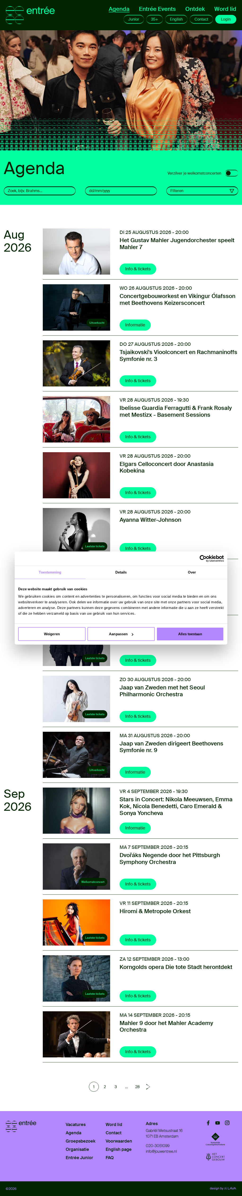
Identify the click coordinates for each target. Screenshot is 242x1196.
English (176, 19)
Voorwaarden (119, 1141)
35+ (154, 19)
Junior (133, 19)
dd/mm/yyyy (99, 190)
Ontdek (195, 9)
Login (226, 19)
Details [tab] (121, 572)
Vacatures (76, 1124)
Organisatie (77, 1149)
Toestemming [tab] (50, 572)
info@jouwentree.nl (161, 1151)
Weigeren (52, 634)
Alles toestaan (190, 634)
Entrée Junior (79, 1158)
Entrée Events (157, 9)
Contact (201, 19)
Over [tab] (192, 572)
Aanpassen (118, 634)
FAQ (110, 1158)
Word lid (225, 9)
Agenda (119, 9)
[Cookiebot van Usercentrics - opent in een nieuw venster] (203, 558)
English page (119, 1149)
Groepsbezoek (80, 1141)
